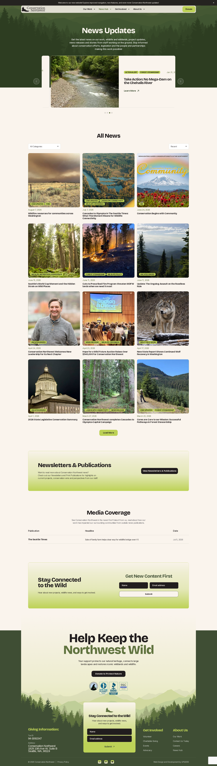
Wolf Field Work (148, 342)
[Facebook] (106, 761)
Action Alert (122, 72)
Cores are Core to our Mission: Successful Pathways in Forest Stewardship (159, 420)
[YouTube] (112, 761)
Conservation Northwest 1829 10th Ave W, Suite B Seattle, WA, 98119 (42, 748)
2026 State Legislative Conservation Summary (52, 419)
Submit (148, 594)
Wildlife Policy (115, 274)
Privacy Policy (63, 762)
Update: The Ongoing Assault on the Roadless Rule (161, 285)
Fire (48, 204)
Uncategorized (147, 274)
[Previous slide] (36, 81)
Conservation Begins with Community (157, 213)
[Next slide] (181, 81)
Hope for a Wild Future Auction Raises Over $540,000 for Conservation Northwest (105, 353)
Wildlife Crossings (94, 204)
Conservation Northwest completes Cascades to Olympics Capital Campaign (108, 420)
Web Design (158, 762)
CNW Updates (37, 204)
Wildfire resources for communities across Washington (50, 214)
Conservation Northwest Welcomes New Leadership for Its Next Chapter (49, 353)
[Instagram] (99, 761)
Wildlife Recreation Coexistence (46, 274)
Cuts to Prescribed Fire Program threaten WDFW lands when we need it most (108, 285)
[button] (105, 112)
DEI (141, 204)
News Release (92, 342)
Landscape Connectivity (112, 201)
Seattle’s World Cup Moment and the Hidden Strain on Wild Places (51, 285)
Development (173, 762)
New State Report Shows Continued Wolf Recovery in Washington (159, 353)
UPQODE (185, 762)
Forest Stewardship (140, 72)
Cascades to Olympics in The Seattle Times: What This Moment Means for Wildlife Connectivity (105, 216)
